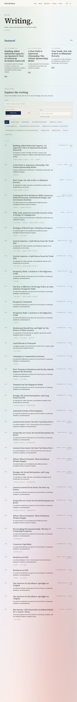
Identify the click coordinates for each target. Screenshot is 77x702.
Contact (60, 3)
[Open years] (70, 113)
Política (8, 134)
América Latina (56, 122)
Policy (65, 130)
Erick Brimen (10, 3)
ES (70, 3)
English (13, 113)
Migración (45, 130)
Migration (56, 130)
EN (67, 3)
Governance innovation (29, 126)
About (35, 3)
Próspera (54, 3)
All (29, 113)
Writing (40, 3)
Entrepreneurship (39, 122)
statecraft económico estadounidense (21, 130)
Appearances (47, 3)
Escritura (15, 122)
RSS (71, 40)
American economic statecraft (55, 126)
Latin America (11, 126)
